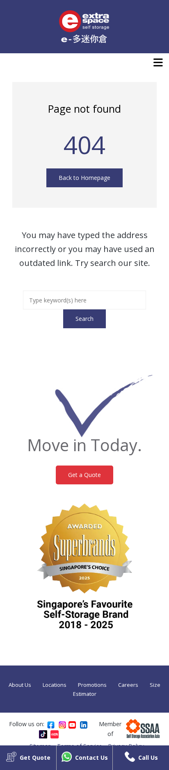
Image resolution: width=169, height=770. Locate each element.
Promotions (92, 684)
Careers (128, 684)
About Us (20, 684)
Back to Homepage (84, 178)
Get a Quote (84, 475)
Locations (54, 684)
